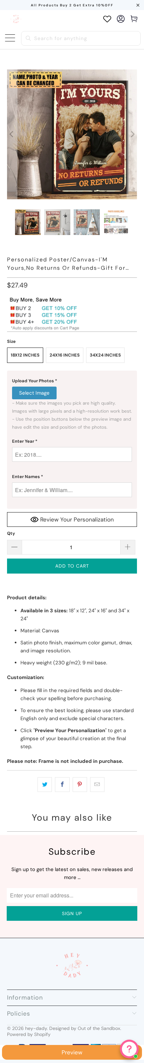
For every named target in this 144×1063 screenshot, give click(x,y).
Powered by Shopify (29, 1034)
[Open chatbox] (129, 1049)
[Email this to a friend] (97, 784)
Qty (11, 533)
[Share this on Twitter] (45, 784)
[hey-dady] (16, 19)
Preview (72, 1052)
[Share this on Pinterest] (80, 784)
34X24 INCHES (105, 355)
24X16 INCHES (65, 355)
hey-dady (36, 1028)
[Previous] (12, 134)
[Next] (132, 134)
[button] (72, 381)
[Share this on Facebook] (62, 784)
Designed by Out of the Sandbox (84, 1028)
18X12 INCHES (25, 355)
